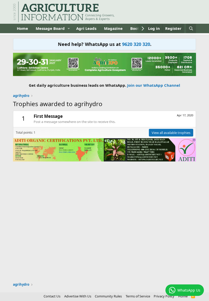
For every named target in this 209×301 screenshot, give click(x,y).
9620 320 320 (136, 44)
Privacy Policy (164, 296)
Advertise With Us (77, 296)
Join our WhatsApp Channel (153, 85)
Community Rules (108, 296)
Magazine (113, 28)
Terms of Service (138, 296)
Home (22, 28)
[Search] (191, 28)
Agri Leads (86, 28)
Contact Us (52, 296)
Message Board (50, 28)
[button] (68, 28)
